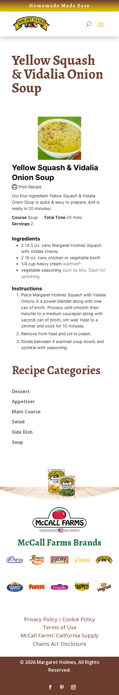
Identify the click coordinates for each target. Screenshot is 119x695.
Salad (18, 421)
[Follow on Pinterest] (61, 687)
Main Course (26, 411)
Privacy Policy (40, 619)
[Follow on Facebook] (50, 687)
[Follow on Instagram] (73, 687)
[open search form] (88, 24)
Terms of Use (60, 627)
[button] (100, 24)
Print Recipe (29, 186)
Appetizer (23, 401)
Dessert (21, 391)
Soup (17, 442)
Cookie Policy (78, 619)
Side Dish (22, 432)
